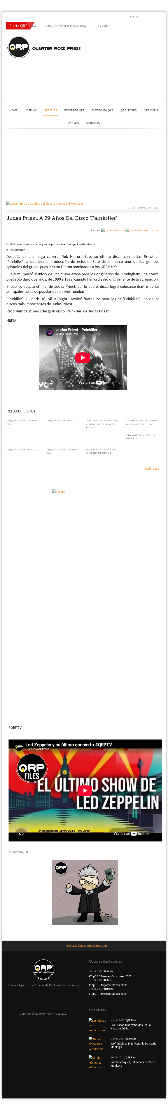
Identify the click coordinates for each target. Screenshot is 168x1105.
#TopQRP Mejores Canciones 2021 (61, 451)
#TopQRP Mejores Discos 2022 (62, 420)
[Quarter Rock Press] (44, 47)
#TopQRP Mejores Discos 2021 (22, 449)
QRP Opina (151, 110)
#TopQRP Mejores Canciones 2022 (21, 422)
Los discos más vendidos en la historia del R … (130, 1026)
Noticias (31, 110)
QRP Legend (129, 110)
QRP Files (50, 110)
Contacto (93, 122)
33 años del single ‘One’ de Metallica (141, 436)
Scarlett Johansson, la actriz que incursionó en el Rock (142, 422)
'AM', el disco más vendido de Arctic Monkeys (133, 1045)
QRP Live (73, 122)
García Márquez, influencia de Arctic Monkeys (133, 1063)
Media (155, 230)
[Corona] (85, 522)
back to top (151, 469)
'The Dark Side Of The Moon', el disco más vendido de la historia (102, 424)
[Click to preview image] (82, 203)
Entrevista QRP (102, 110)
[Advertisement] (118, 67)
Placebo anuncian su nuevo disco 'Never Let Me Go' (101, 451)
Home (14, 110)
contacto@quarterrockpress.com (87, 945)
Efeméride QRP (74, 110)
